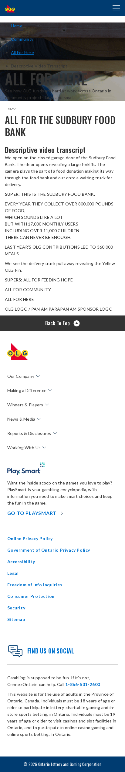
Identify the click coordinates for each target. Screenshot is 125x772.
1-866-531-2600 (82, 684)
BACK (12, 109)
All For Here (22, 52)
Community (22, 39)
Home (16, 25)
